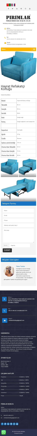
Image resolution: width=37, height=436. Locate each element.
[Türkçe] (8, 4)
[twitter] (11, 8)
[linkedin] (16, 8)
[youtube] (29, 8)
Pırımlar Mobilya (20, 431)
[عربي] (10, 4)
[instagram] (24, 8)
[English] (12, 4)
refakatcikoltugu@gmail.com (16, 44)
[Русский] (14, 4)
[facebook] (8, 8)
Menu (3, 49)
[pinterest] (20, 8)
